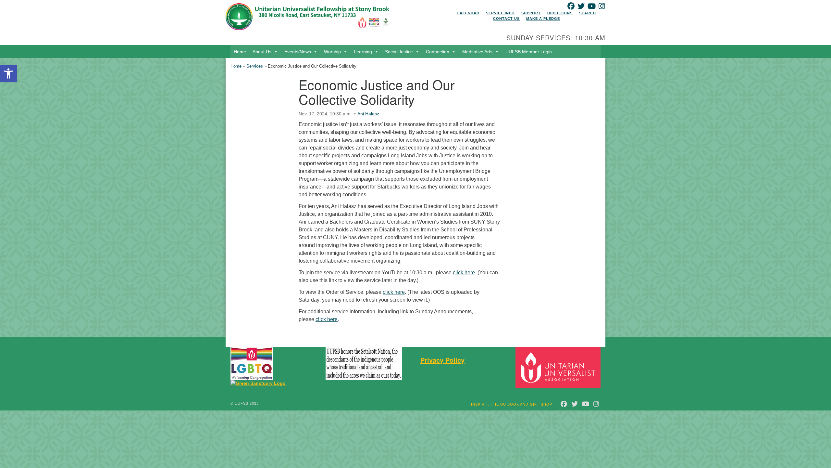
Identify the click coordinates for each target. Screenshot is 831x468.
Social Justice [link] (399, 51)
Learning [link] (363, 51)
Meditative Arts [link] (477, 51)
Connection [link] (437, 51)
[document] (415, 197)
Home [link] (240, 51)
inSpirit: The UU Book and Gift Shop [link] (511, 404)
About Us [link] (262, 51)
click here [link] (464, 272)
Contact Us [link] (506, 18)
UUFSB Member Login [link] (528, 51)
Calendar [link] (468, 13)
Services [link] (254, 66)
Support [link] (531, 13)
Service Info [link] (500, 13)
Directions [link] (560, 13)
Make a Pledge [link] (543, 18)
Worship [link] (332, 51)
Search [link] (587, 13)
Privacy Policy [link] (442, 360)
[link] (8, 73)
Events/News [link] (297, 51)
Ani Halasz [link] (368, 113)
